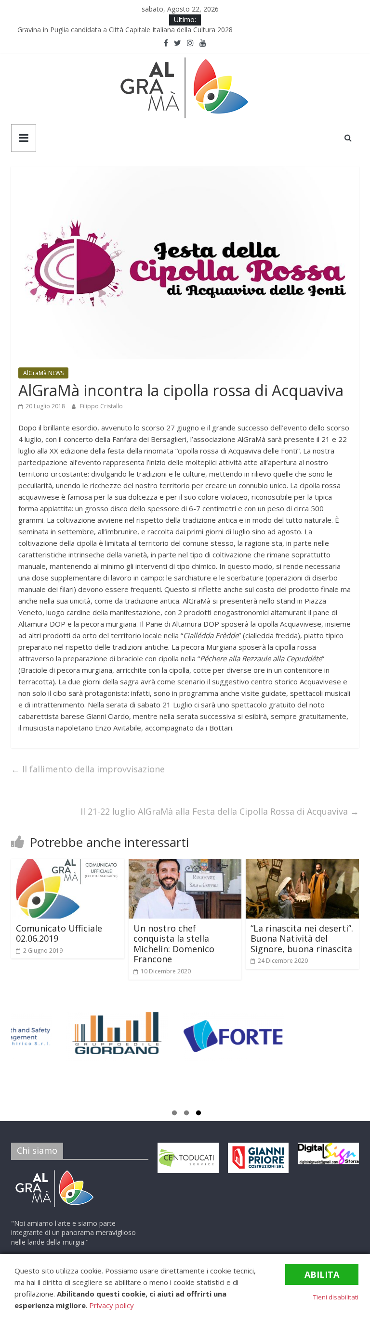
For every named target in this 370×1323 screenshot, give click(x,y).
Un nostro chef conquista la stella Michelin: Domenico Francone (173, 943)
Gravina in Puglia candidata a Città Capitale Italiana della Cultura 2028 (127, 30)
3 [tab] (198, 1114)
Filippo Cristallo (101, 406)
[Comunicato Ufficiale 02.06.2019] (67, 864)
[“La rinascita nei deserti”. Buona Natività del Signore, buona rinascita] (302, 864)
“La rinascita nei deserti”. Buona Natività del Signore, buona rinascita (302, 938)
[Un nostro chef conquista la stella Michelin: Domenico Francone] (185, 864)
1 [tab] (174, 1114)
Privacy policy (111, 1305)
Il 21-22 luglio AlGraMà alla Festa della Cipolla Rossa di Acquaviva (219, 811)
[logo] (54, 1171)
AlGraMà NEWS (43, 373)
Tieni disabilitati (335, 1297)
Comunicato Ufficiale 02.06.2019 (59, 933)
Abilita (321, 1274)
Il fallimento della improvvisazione (88, 769)
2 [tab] (186, 1114)
